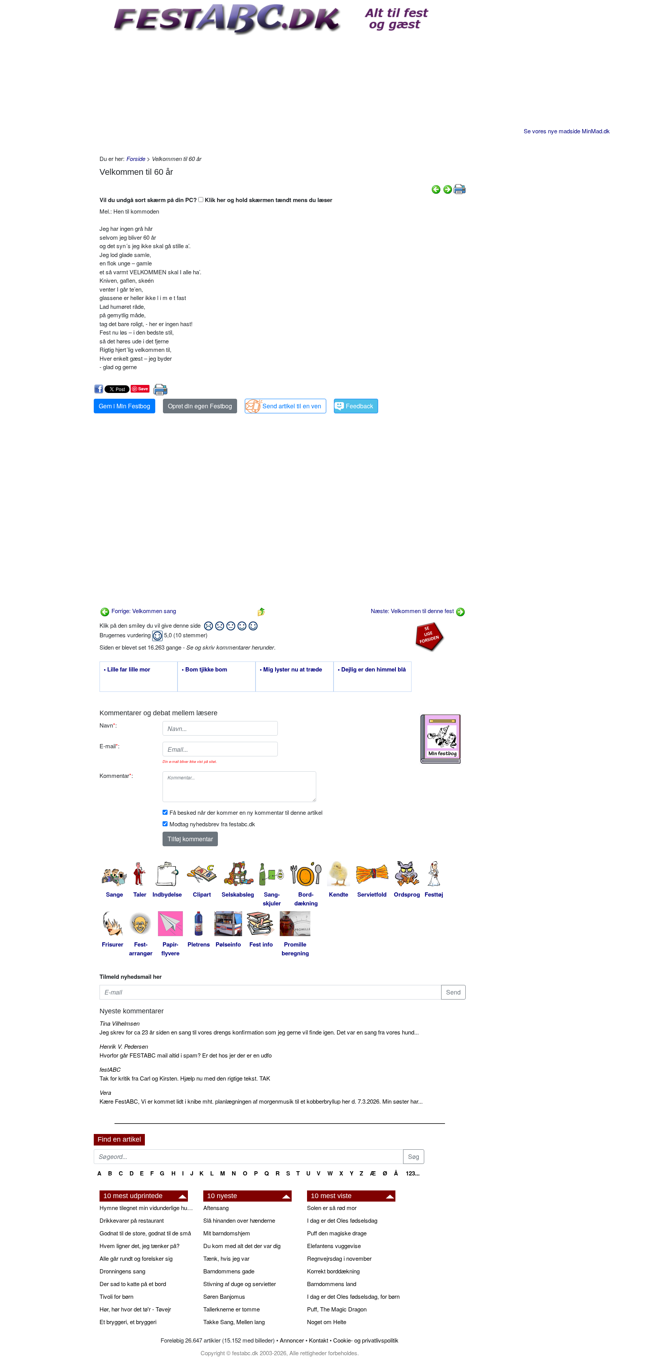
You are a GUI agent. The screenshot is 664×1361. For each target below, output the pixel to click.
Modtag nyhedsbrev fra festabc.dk (212, 824)
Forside (135, 158)
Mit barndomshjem (226, 1233)
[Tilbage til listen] (261, 611)
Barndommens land (331, 1284)
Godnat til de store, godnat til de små (145, 1233)
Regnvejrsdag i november (339, 1258)
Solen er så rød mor (332, 1208)
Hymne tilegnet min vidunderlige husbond (148, 1208)
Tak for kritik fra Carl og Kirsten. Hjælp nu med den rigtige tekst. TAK (185, 1078)
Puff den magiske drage (337, 1233)
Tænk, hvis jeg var (226, 1258)
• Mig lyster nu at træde (291, 669)
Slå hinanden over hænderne (239, 1220)
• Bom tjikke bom (204, 669)
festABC (110, 1069)
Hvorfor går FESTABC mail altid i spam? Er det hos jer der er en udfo (186, 1055)
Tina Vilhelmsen (119, 1023)
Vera (105, 1092)
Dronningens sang (122, 1271)
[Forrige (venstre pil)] (436, 188)
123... (413, 1173)
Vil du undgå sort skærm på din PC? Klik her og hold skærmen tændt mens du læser (216, 200)
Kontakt (318, 1340)
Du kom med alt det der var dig (242, 1246)
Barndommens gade (228, 1271)
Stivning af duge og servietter (239, 1284)
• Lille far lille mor (127, 669)
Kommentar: (116, 775)
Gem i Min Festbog (124, 405)
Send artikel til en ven (291, 405)
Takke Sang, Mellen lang (234, 1322)
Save (143, 388)
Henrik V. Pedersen (124, 1046)
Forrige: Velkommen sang (143, 611)
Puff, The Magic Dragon (337, 1309)
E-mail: (110, 746)
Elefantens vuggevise (334, 1246)
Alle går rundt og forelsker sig (136, 1258)
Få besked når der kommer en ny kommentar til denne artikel (245, 812)
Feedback (359, 405)
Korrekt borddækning (333, 1271)
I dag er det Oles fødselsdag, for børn (353, 1296)
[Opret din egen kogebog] (440, 739)
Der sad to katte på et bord (133, 1284)
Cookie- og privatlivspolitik (365, 1340)
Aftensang (216, 1208)
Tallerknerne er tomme (231, 1309)
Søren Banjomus (224, 1296)
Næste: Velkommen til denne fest (413, 611)
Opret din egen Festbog (200, 405)
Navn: (108, 725)
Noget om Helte (326, 1322)
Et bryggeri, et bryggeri (128, 1322)
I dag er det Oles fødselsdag (342, 1220)
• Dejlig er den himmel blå (372, 669)
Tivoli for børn (116, 1296)
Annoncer (292, 1340)
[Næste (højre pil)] (447, 188)
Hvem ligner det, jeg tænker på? (139, 1246)
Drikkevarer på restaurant (132, 1220)
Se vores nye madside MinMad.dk (567, 131)
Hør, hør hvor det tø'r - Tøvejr (135, 1309)
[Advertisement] (283, 93)
